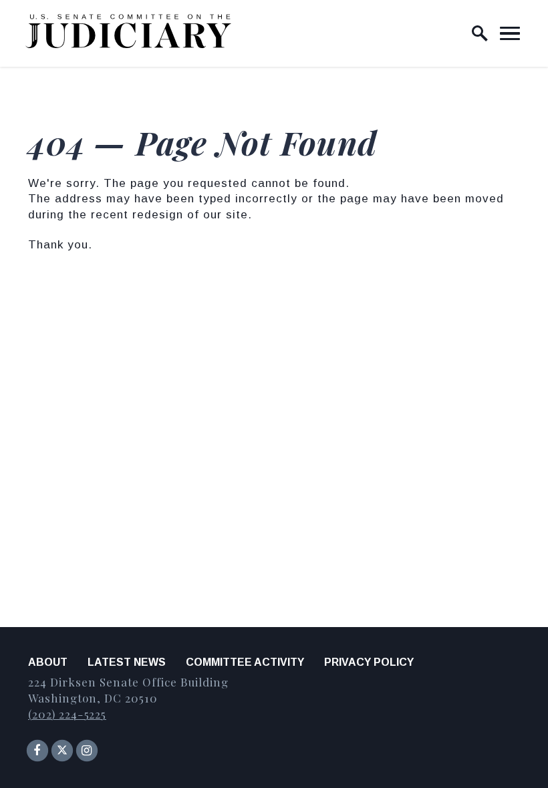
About (47, 662)
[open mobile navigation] (510, 33)
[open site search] (480, 33)
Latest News (127, 662)
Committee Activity (245, 662)
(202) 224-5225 (67, 714)
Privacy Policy (369, 662)
